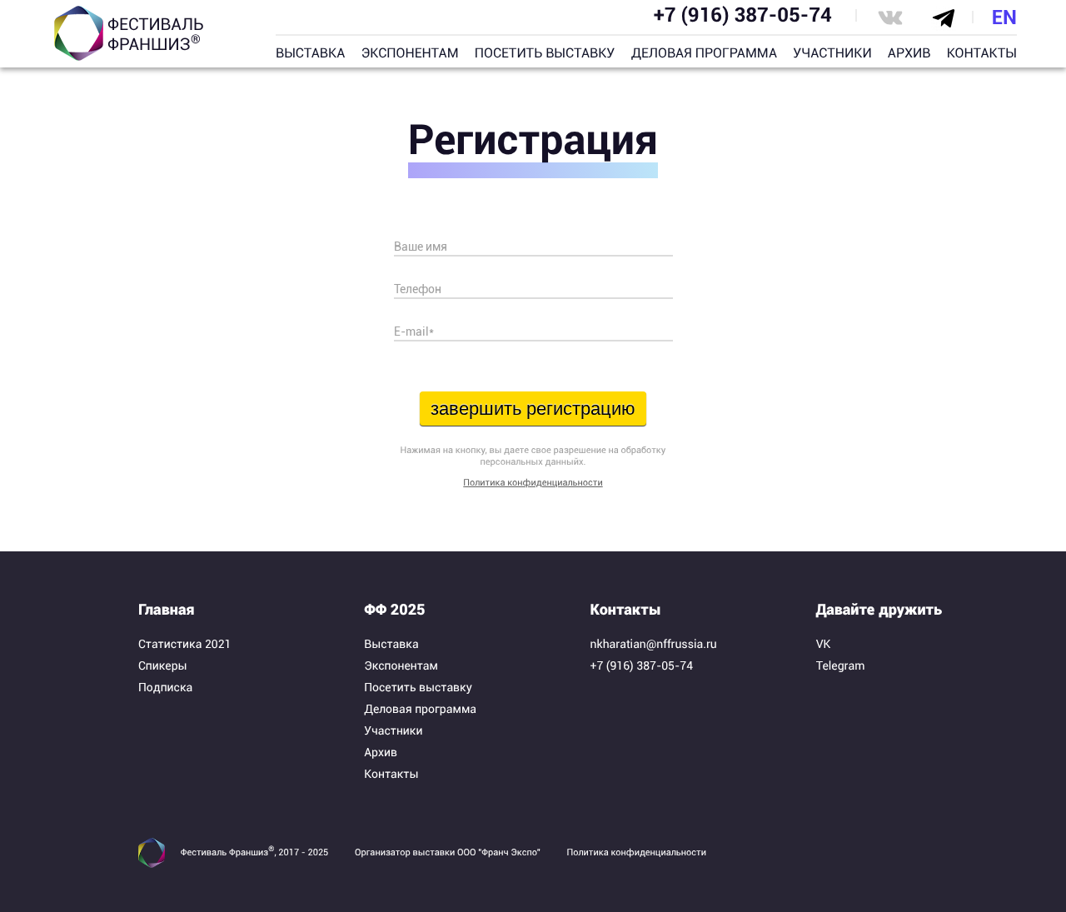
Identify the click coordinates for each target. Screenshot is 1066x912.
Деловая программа (420, 709)
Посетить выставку (418, 688)
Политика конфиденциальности (532, 482)
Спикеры (162, 666)
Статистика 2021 (184, 644)
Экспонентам (401, 666)
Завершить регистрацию (533, 408)
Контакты (391, 774)
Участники (393, 731)
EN (1004, 17)
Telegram (840, 666)
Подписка (165, 688)
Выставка (391, 644)
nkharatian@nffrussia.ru (653, 644)
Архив (380, 753)
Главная (166, 610)
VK (823, 644)
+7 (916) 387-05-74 (743, 15)
